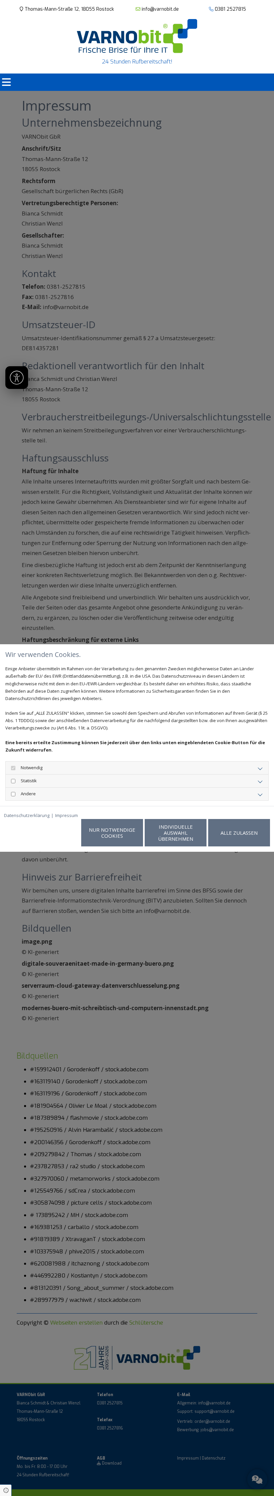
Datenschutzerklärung (26, 815)
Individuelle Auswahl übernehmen (175, 832)
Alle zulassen (239, 832)
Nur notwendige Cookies (112, 832)
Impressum (66, 815)
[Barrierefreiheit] (16, 377)
